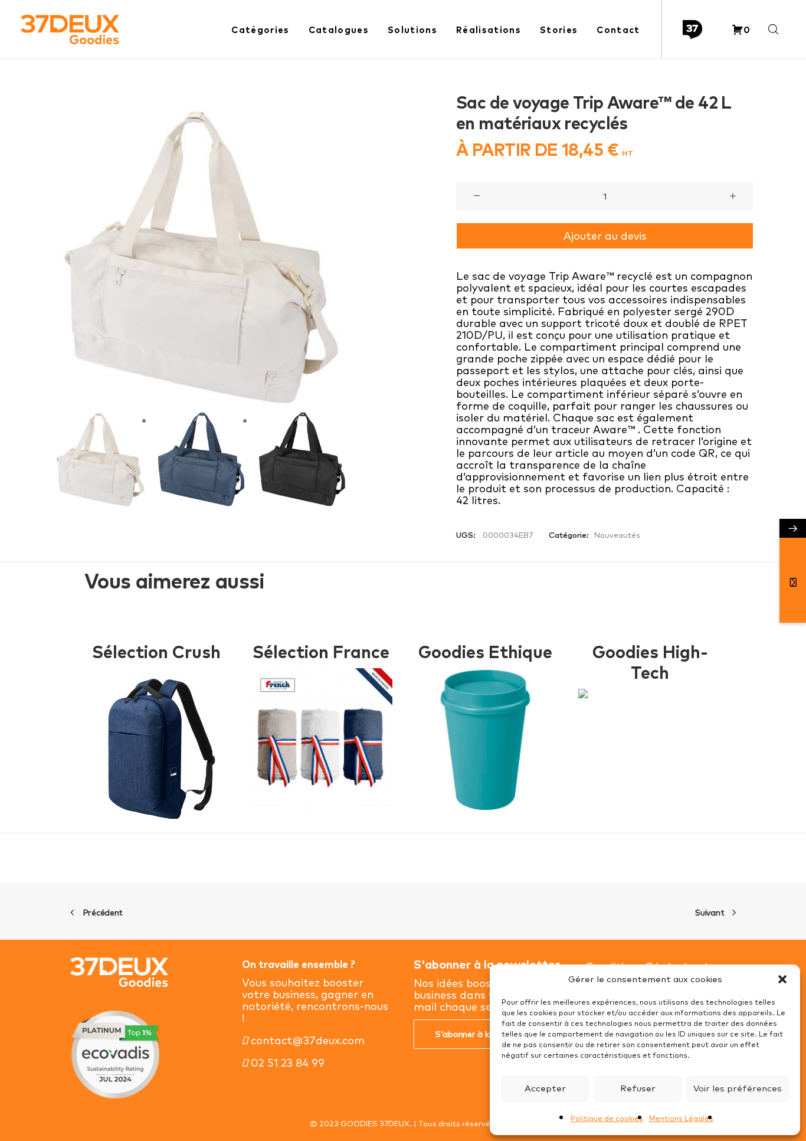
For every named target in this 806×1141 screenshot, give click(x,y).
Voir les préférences (737, 1088)
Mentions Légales (681, 1118)
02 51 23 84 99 (286, 1063)
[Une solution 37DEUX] (692, 30)
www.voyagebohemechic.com (424, 1111)
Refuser (638, 1088)
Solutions (412, 29)
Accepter (545, 1088)
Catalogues (339, 29)
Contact (618, 29)
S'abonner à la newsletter (485, 1034)
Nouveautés (617, 535)
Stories (559, 29)
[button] (782, 979)
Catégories (260, 29)
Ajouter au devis (605, 236)
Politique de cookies (607, 1118)
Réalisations (488, 29)
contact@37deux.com (306, 1040)
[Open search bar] (774, 29)
